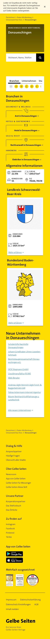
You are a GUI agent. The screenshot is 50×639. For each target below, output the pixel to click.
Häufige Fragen (13, 455)
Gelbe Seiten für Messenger (18, 482)
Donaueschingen (31, 20)
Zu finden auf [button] (14, 518)
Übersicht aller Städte (16, 460)
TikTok (9, 537)
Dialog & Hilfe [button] (14, 446)
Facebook (10, 528)
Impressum (11, 599)
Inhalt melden (12, 609)
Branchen (14, 81)
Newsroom (11, 474)
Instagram (10, 524)
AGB (36, 604)
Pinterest (10, 532)
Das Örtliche (11, 510)
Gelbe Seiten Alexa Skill (16, 487)
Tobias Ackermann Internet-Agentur (24, 392)
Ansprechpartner (14, 451)
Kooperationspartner (15, 501)
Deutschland (10, 17)
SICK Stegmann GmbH (18, 369)
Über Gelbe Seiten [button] (16, 468)
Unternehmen (29, 81)
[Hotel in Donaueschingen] (26, 129)
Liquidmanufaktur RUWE (19, 373)
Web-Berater (14, 377)
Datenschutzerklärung (30, 599)
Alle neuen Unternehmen (19, 410)
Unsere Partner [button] (14, 496)
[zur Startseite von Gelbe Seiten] (25, 621)
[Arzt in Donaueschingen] (26, 115)
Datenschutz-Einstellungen (18, 604)
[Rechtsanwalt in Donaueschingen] (26, 144)
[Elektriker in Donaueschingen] (26, 158)
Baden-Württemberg (24, 17)
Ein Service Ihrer (15, 628)
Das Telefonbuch (13, 505)
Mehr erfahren (15, 252)
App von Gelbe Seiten (15, 478)
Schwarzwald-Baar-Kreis (14, 20)
